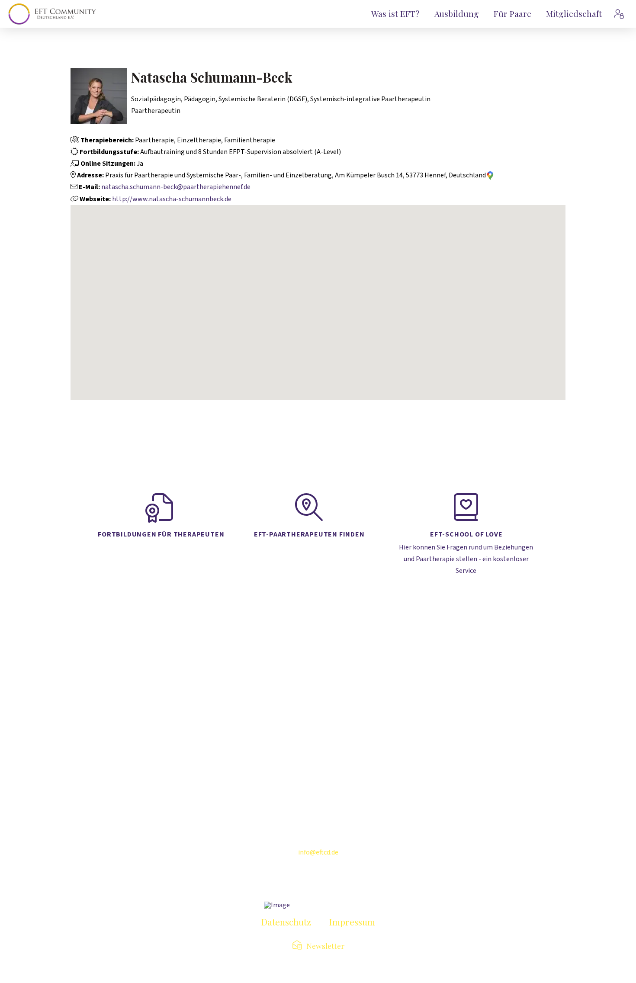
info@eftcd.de (318, 852)
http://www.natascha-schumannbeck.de (171, 199)
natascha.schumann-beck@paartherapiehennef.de (176, 187)
